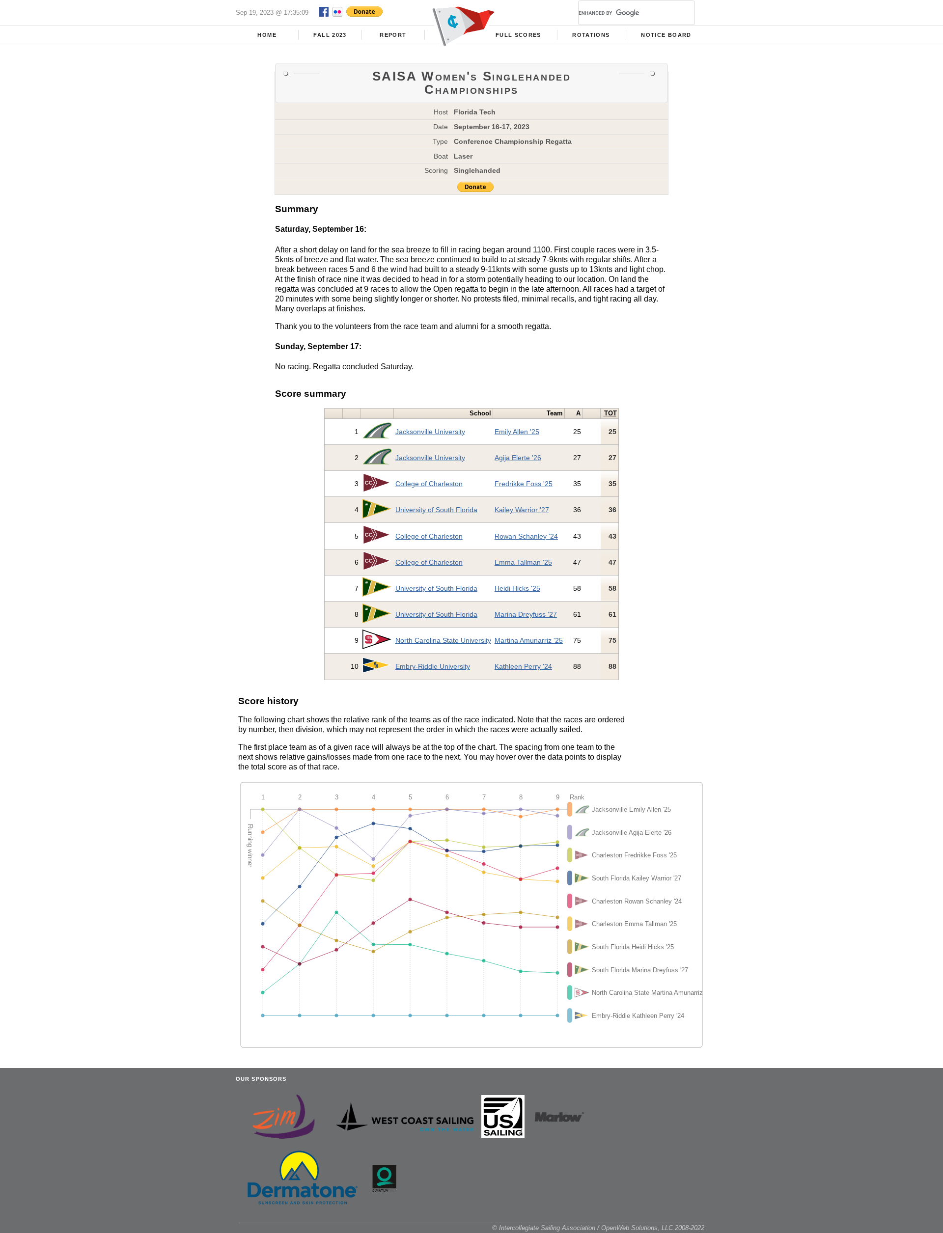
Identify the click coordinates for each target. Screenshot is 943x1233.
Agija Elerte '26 (518, 458)
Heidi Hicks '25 (517, 588)
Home (266, 35)
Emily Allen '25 (517, 432)
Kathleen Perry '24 (523, 666)
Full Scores (518, 35)
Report (393, 35)
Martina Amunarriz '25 (529, 640)
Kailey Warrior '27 (522, 510)
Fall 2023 (329, 35)
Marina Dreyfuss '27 (526, 614)
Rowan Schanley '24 (526, 536)
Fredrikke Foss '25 (524, 484)
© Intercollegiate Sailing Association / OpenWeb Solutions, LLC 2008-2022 (598, 1228)
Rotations (591, 35)
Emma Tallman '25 (523, 562)
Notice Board (666, 35)
